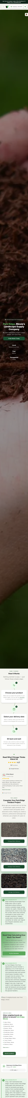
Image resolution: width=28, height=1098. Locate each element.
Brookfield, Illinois (8, 1034)
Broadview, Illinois (8, 1032)
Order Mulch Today (14, 338)
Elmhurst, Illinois (8, 1044)
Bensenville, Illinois (9, 1026)
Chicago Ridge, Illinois (10, 1038)
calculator (22, 697)
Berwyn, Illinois (8, 1028)
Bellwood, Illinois (8, 1024)
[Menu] (3, 6)
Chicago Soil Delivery (14, 892)
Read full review (6, 789)
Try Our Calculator (14, 953)
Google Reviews (15, 768)
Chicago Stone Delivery (14, 866)
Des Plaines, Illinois (9, 1042)
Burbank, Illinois (8, 1036)
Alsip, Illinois (7, 1022)
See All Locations (9, 1053)
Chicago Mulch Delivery (14, 841)
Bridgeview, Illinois (9, 1030)
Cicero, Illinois (7, 1040)
